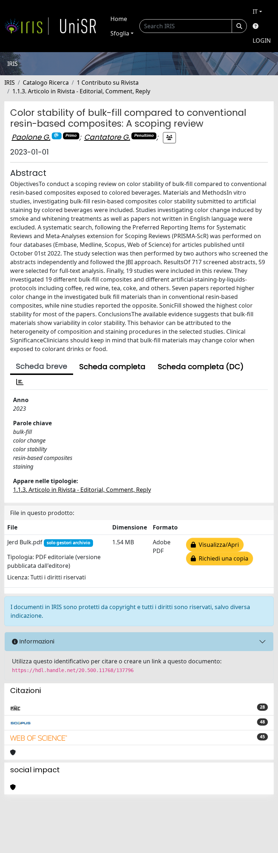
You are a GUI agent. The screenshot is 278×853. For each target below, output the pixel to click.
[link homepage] (26, 26)
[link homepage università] (78, 26)
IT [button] (255, 12)
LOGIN (262, 41)
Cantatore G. (107, 137)
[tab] (20, 382)
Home (118, 19)
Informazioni (36, 641)
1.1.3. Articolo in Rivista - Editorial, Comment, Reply (81, 91)
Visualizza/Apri (217, 545)
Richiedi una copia (222, 558)
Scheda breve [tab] (41, 366)
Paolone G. (31, 137)
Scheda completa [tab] (112, 367)
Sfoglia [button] (119, 33)
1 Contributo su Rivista (108, 82)
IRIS (9, 82)
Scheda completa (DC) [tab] (201, 367)
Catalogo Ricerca (46, 82)
